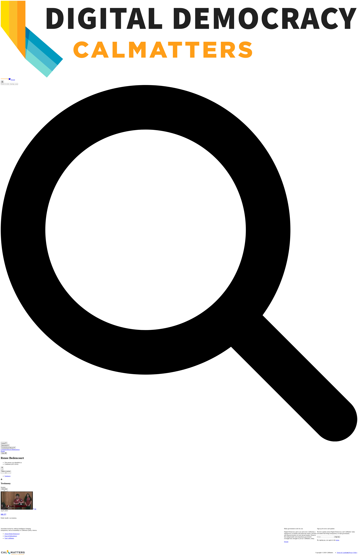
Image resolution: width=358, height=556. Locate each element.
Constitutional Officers (7, 448)
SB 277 (3, 514)
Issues (3, 443)
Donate (13, 80)
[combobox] (9, 84)
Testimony (7, 476)
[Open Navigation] (2, 82)
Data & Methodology (13, 449)
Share (3, 453)
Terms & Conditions (343, 552)
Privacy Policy (353, 552)
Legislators (4, 449)
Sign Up (337, 537)
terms (337, 540)
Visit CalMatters (9, 538)
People (3, 451)
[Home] (179, 77)
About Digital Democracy (12, 534)
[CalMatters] (13, 552)
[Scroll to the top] (2, 468)
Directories (4, 445)
